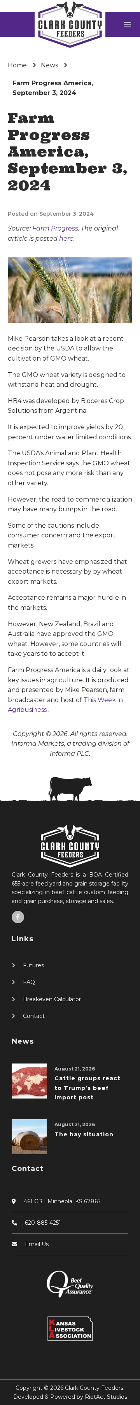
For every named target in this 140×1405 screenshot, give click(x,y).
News (49, 65)
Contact (34, 1015)
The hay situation (84, 1134)
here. (67, 238)
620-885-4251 (43, 1222)
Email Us (37, 1244)
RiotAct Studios (106, 1396)
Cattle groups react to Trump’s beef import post (87, 1088)
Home (17, 65)
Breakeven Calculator (52, 999)
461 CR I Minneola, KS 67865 (62, 1201)
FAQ (29, 982)
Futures (33, 965)
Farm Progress (55, 228)
